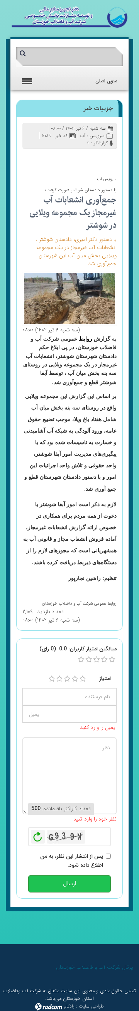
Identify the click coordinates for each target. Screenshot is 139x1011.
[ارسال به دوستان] (96, 158)
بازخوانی (38, 834)
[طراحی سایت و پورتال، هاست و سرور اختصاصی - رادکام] (48, 1006)
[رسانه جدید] (69, 298)
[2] (59, 678)
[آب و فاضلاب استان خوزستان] (69, 17)
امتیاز (105, 678)
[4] (74, 678)
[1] (51, 678)
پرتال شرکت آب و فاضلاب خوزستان (94, 967)
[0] (81, 659)
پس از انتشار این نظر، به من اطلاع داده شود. (71, 860)
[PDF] (51, 158)
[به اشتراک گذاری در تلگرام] (28, 158)
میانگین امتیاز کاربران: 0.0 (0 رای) (78, 649)
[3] (67, 678)
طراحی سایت (91, 1006)
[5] (82, 678)
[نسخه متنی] (40, 158)
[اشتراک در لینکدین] (62, 158)
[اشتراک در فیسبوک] (84, 158)
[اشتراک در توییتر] (73, 158)
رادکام (69, 1006)
